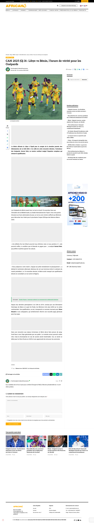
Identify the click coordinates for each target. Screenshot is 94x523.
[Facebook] (75, 1)
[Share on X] (75, 69)
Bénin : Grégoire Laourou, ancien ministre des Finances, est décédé (57, 450)
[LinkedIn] (79, 1)
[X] (76, 1)
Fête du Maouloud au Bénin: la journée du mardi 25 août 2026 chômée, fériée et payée (77, 153)
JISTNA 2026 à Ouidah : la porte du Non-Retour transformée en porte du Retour (77, 146)
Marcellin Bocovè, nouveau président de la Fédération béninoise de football (35, 450)
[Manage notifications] (3, 520)
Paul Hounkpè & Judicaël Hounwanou (19, 68)
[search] (57, 5)
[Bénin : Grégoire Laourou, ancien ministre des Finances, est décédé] (57, 441)
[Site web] (59, 381)
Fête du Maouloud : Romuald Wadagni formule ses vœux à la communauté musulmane (75, 126)
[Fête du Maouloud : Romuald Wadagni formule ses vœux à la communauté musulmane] (78, 441)
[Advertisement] (41, 22)
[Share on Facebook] (73, 69)
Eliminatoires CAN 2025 (21, 368)
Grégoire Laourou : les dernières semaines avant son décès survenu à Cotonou (76, 111)
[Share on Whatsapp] (77, 69)
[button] (81, 69)
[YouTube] (78, 1)
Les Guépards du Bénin (33, 368)
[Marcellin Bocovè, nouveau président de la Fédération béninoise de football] (36, 441)
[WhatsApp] (61, 381)
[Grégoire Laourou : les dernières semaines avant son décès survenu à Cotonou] (15, 441)
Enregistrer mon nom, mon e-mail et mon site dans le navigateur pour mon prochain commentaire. (31, 420)
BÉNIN (7, 57)
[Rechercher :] (75, 79)
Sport (12, 57)
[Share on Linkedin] (79, 69)
